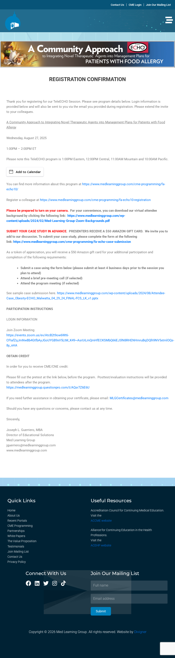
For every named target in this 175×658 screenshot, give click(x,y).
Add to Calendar (28, 172)
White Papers (16, 536)
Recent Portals (17, 520)
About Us (13, 515)
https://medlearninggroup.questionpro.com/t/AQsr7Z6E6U (47, 387)
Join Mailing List (18, 551)
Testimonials (15, 546)
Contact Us (14, 556)
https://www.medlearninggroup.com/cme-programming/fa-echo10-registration (95, 200)
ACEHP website (101, 545)
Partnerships (16, 531)
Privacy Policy (16, 561)
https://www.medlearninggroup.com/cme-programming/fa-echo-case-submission (72, 242)
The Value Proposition (21, 541)
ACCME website (101, 520)
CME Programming (20, 525)
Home (11, 510)
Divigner (140, 632)
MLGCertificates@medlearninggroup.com (139, 398)
